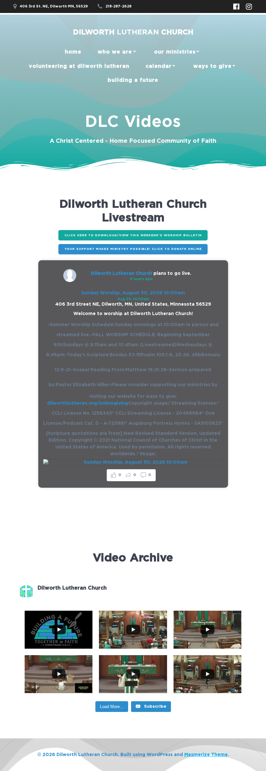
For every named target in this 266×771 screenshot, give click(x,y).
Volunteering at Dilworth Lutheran (79, 66)
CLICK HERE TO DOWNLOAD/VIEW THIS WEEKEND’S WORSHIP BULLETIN (133, 235)
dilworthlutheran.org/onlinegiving (87, 403)
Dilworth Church (133, 32)
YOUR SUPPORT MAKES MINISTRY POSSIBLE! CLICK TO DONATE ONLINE (133, 249)
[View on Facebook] (133, 462)
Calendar (159, 66)
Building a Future (133, 80)
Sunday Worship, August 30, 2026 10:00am (133, 293)
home (73, 52)
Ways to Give (212, 66)
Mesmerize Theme (206, 755)
